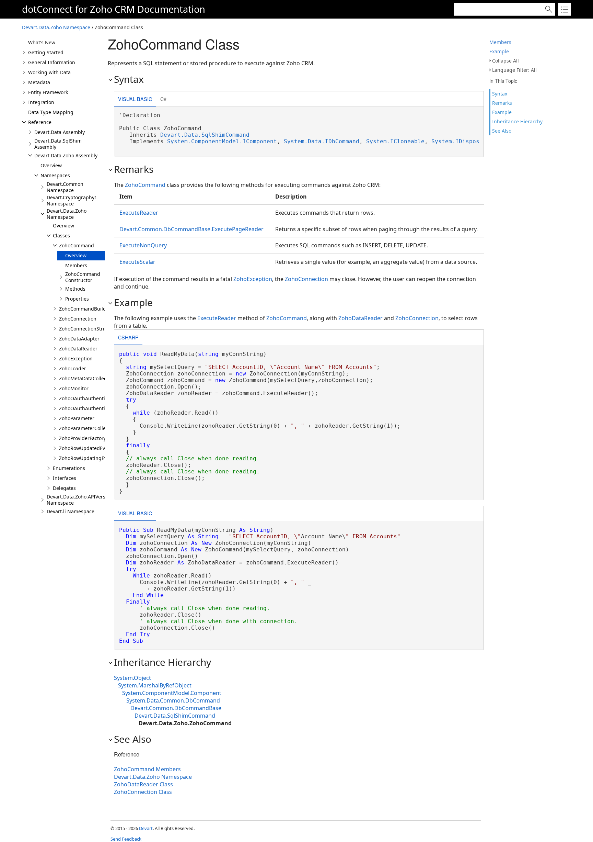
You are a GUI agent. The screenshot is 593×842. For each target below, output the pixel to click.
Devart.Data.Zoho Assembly (65, 155)
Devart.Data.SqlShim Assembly (58, 143)
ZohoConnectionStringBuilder (93, 328)
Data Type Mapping (50, 112)
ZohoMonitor (74, 388)
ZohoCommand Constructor (82, 277)
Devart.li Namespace (70, 511)
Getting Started (45, 52)
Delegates (64, 488)
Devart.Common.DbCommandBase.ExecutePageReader (191, 229)
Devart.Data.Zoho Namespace (56, 27)
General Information (51, 62)
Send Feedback (126, 839)
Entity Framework (48, 92)
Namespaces (55, 175)
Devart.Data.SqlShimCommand (204, 135)
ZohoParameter (76, 418)
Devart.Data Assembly (59, 132)
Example (499, 51)
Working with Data (49, 72)
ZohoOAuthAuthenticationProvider (98, 398)
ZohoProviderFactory (82, 438)
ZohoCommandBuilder (85, 308)
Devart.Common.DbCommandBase (175, 708)
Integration (41, 102)
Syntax (499, 93)
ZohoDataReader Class (143, 784)
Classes (61, 235)
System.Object (132, 678)
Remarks (502, 103)
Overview (51, 165)
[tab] (135, 99)
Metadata (39, 82)
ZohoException (76, 358)
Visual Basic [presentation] (135, 98)
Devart (146, 828)
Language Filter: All (514, 70)
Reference (39, 122)
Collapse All (505, 60)
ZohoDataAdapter (79, 338)
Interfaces (64, 478)
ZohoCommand (76, 245)
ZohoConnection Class (143, 792)
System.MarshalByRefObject (154, 685)
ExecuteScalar (137, 262)
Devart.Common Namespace (65, 187)
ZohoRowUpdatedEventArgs (91, 448)
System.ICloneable (395, 141)
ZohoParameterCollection (88, 428)
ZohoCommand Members (147, 769)
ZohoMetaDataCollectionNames (95, 378)
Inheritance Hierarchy (517, 121)
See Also (501, 130)
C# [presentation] (163, 98)
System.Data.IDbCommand (321, 141)
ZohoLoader (72, 368)
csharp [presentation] (128, 337)
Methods (75, 288)
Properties (77, 298)
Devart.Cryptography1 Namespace (72, 200)
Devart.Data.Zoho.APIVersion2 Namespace (81, 499)
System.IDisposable (462, 141)
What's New (41, 42)
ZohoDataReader (78, 348)
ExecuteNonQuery (143, 245)
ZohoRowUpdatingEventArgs (92, 458)
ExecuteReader (138, 212)
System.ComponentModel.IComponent (222, 141)
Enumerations (69, 468)
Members (500, 42)
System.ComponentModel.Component (171, 693)
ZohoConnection (77, 318)
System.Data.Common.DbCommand (173, 700)
